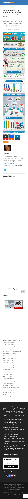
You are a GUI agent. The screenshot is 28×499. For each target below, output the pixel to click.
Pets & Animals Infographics (10, 381)
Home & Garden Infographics (10, 365)
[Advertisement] (14, 230)
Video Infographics (7, 397)
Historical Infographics (8, 362)
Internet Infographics (8, 367)
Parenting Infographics (8, 378)
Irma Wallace (7, 14)
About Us (6, 487)
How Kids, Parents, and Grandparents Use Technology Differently (13, 433)
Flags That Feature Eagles (10, 436)
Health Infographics (8, 360)
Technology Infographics (9, 390)
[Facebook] (11, 136)
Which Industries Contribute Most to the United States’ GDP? (14, 430)
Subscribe (11, 466)
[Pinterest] (5, 139)
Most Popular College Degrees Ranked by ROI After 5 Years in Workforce (14, 445)
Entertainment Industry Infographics (12, 351)
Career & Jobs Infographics (9, 347)
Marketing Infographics (9, 374)
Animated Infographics (8, 342)
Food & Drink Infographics (9, 358)
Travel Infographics (8, 394)
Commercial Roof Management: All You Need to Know (14, 442)
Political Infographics (8, 383)
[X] (5, 136)
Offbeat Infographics (8, 376)
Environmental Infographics (10, 353)
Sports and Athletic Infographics (11, 387)
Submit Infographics (8, 484)
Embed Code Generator (17, 486)
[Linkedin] (17, 136)
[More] (5, 142)
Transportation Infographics (10, 392)
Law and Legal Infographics (10, 369)
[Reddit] (11, 139)
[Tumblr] (17, 139)
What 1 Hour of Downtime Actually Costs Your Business (14, 439)
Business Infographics (8, 344)
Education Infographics (9, 349)
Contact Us (13, 487)
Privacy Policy (16, 489)
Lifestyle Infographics (8, 372)
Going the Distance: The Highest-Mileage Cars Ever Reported (14, 449)
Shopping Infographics (8, 385)
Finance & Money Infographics (10, 356)
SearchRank (7, 158)
